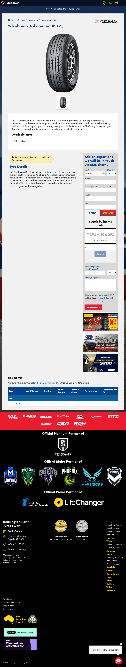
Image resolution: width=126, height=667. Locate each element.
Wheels (110, 541)
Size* (87, 170)
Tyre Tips (110, 538)
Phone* (98, 186)
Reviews (110, 590)
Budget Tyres (8, 605)
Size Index (7, 599)
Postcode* (89, 203)
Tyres (109, 521)
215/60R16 (14, 403)
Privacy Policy (103, 298)
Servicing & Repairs (114, 557)
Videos (109, 587)
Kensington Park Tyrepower (65, 8)
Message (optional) (93, 277)
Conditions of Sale (32, 663)
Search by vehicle (45, 382)
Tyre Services (111, 560)
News (109, 580)
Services (110, 551)
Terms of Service (91, 301)
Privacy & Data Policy (17, 663)
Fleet (108, 577)
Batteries (109, 554)
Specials (110, 567)
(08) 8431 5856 (16, 544)
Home (13, 20)
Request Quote (93, 307)
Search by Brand (113, 531)
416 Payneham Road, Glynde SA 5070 (18, 538)
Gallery (110, 583)
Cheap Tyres (8, 609)
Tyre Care (110, 534)
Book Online (112, 573)
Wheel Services (112, 564)
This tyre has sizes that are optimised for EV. (31, 158)
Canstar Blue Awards (12, 602)
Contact (110, 570)
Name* (88, 178)
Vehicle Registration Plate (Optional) (93, 267)
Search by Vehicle (114, 525)
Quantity (110, 170)
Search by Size (112, 528)
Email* (87, 195)
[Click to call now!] (104, 3)
